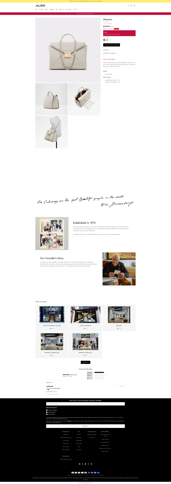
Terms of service (94, 475)
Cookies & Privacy (92, 431)
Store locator (79, 437)
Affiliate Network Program (66, 459)
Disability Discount (105, 445)
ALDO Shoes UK (73, 475)
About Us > (85, 362)
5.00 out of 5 (73, 374)
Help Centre (66, 434)
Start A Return (66, 440)
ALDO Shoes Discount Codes (105, 435)
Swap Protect (66, 443)
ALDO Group (79, 443)
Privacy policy (86, 475)
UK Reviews (79, 449)
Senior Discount (105, 451)
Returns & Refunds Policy (66, 437)
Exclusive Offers (105, 431)
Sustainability (79, 440)
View (51, 328)
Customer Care (65, 431)
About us (79, 434)
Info (79, 431)
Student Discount (105, 439)
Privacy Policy (66, 446)
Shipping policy (100, 475)
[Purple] (104, 40)
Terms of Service (66, 449)
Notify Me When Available (111, 45)
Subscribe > (85, 426)
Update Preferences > (92, 434)
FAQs (79, 446)
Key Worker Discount (105, 442)
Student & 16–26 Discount (105, 448)
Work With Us (66, 456)
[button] (128, 5)
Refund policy (80, 475)
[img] (49, 386)
